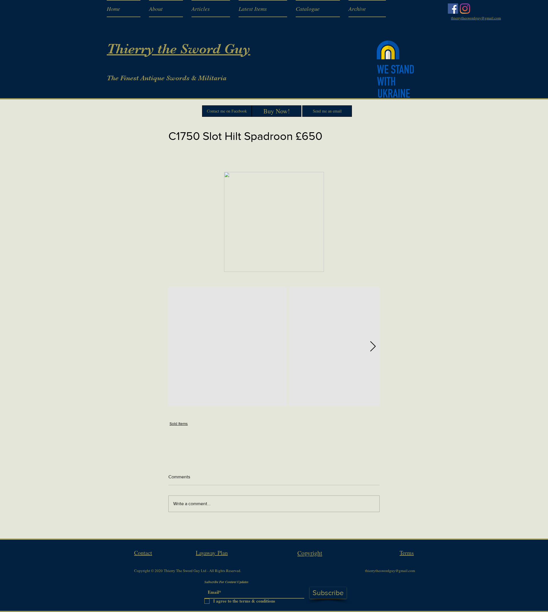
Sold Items (179, 423)
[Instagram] (465, 8)
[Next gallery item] (373, 346)
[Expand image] (227, 346)
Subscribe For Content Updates (226, 582)
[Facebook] (453, 8)
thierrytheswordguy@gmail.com (390, 570)
